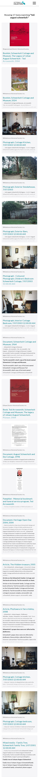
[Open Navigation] (34, 3)
